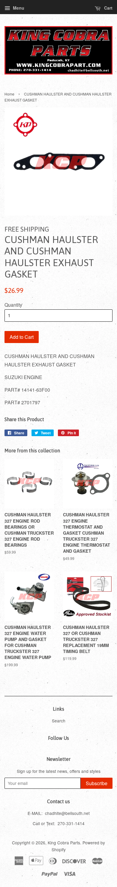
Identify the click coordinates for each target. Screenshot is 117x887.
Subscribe (96, 783)
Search (58, 721)
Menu (18, 8)
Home (9, 93)
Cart (107, 8)
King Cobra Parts (64, 843)
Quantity (13, 304)
